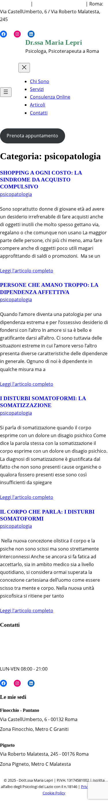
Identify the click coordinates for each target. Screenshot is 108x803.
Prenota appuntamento (32, 135)
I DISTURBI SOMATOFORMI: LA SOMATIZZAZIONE (43, 401)
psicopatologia (16, 194)
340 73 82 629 (14, 4)
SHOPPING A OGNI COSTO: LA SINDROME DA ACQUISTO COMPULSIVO (41, 180)
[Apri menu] (6, 92)
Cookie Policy (54, 792)
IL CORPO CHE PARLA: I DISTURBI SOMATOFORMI (47, 515)
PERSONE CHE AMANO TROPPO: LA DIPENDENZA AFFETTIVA (49, 288)
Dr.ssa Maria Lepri (53, 42)
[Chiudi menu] (24, 67)
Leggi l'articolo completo (26, 270)
